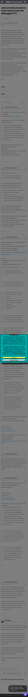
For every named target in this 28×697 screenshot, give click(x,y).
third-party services (17, 352)
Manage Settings (14, 360)
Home (7, 2)
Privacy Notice (8, 351)
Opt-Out (23, 354)
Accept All (14, 357)
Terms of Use (20, 351)
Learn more (23, 344)
